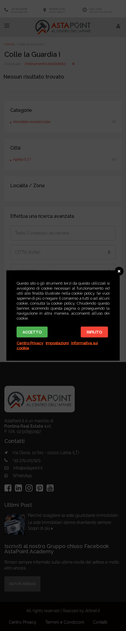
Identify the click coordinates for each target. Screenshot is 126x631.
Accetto (32, 332)
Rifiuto (94, 332)
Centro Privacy (30, 343)
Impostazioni (57, 343)
